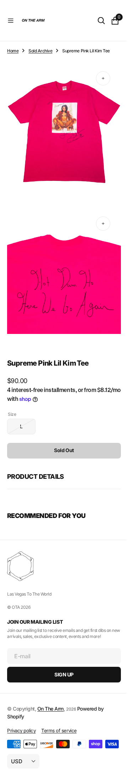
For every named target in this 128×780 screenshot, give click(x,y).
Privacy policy (21, 719)
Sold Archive (40, 50)
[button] (10, 20)
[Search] (96, 21)
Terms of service (58, 719)
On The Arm (50, 697)
